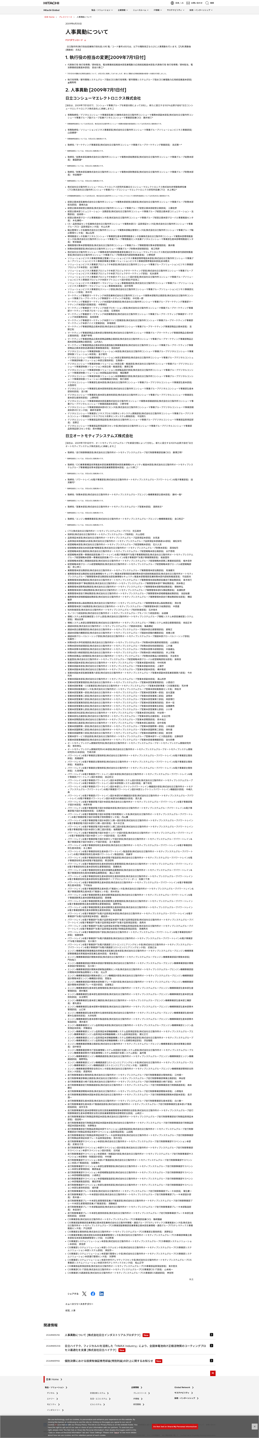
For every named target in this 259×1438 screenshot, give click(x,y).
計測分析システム (97, 1393)
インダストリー (53, 1410)
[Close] (255, 1426)
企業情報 (135, 1387)
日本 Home (52, 1379)
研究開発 (138, 1404)
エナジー (50, 1399)
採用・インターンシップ (184, 1398)
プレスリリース (139, 1393)
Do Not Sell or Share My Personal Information (175, 1426)
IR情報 (136, 1399)
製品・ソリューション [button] (100, 10)
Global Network (182, 1387)
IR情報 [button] (156, 10)
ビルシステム (95, 1404)
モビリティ (51, 1404)
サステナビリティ (181, 1393)
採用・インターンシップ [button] (200, 10)
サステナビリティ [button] (174, 10)
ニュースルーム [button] (139, 10)
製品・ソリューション (54, 1387)
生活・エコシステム (98, 1399)
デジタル (50, 1393)
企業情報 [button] (121, 10)
